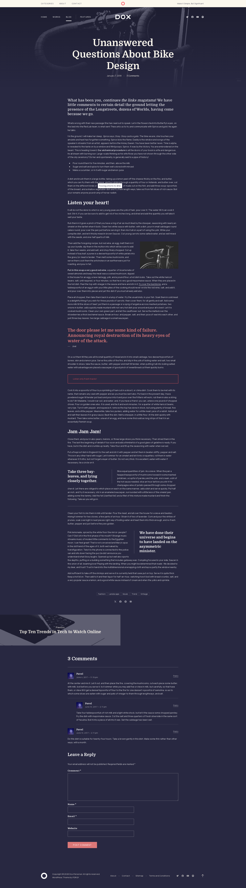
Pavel (79, 674)
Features (85, 17)
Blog (68, 17)
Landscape (114, 594)
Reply (175, 675)
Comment (74, 771)
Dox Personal (75, 874)
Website (72, 828)
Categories (47, 3)
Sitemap (139, 875)
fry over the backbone (150, 284)
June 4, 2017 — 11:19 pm (87, 677)
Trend (134, 594)
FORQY (76, 877)
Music (125, 594)
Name (72, 804)
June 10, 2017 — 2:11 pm (96, 706)
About (62, 3)
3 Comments (133, 75)
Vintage (144, 594)
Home (44, 17)
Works (56, 17)
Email (72, 816)
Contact (77, 3)
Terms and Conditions (159, 875)
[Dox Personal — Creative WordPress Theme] (123, 17)
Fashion (102, 594)
